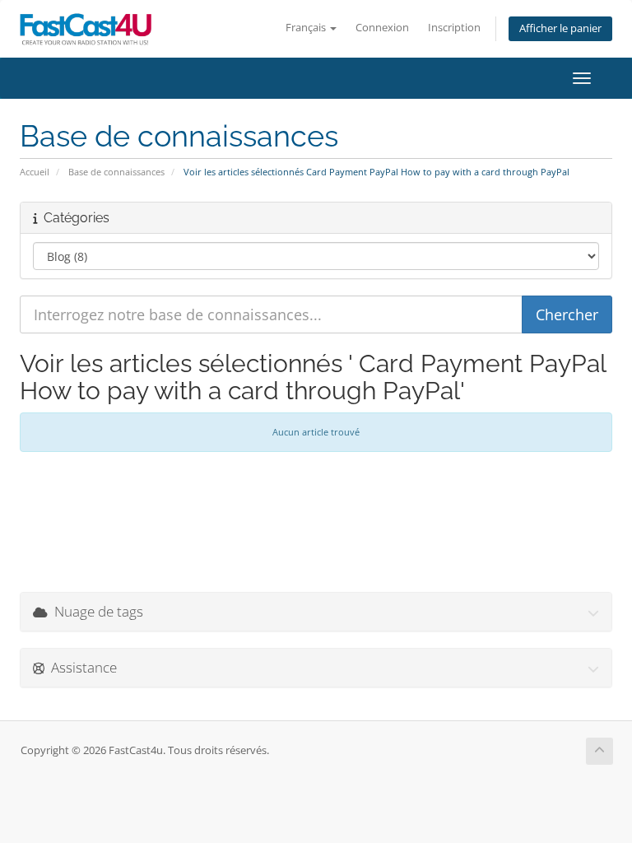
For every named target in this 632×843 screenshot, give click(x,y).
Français (307, 28)
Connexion (382, 28)
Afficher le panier (560, 28)
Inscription (454, 28)
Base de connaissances (116, 171)
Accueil (34, 171)
